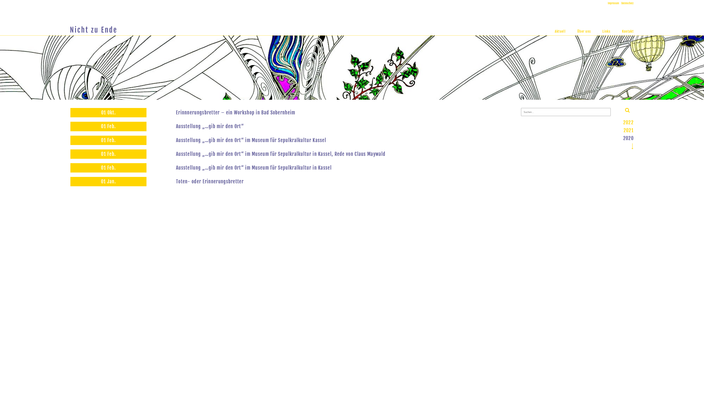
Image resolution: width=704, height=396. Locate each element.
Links (606, 31)
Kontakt (628, 31)
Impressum (613, 3)
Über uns (584, 31)
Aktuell (560, 31)
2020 (628, 138)
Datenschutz (627, 3)
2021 (629, 130)
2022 (628, 122)
